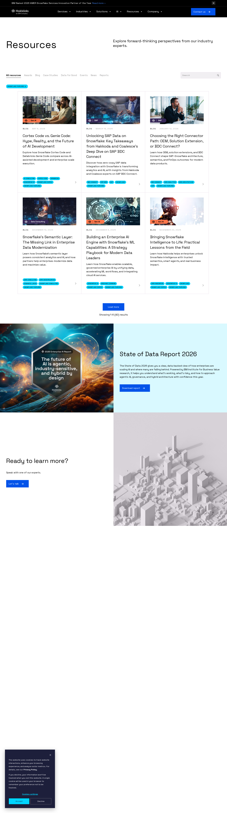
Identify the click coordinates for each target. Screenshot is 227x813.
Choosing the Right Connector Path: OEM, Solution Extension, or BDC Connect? (176, 141)
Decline (40, 801)
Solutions (102, 11)
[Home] (20, 11)
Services (63, 11)
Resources (133, 11)
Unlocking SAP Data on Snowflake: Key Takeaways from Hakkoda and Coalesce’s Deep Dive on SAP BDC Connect (112, 146)
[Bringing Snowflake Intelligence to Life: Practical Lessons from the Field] (203, 285)
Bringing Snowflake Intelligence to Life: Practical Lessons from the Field (175, 242)
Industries (82, 11)
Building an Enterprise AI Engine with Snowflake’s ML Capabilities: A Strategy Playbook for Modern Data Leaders (110, 247)
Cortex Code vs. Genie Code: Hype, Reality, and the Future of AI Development (48, 141)
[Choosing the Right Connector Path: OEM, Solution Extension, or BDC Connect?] (203, 184)
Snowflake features (15, 86)
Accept (19, 801)
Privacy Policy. (30, 769)
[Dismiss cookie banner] (50, 755)
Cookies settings (30, 794)
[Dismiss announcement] (213, 3)
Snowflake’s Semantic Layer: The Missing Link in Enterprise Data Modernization (49, 242)
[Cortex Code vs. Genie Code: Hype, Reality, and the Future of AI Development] (76, 182)
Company (154, 11)
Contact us (199, 11)
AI (117, 11)
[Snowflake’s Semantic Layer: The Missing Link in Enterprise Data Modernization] (76, 283)
